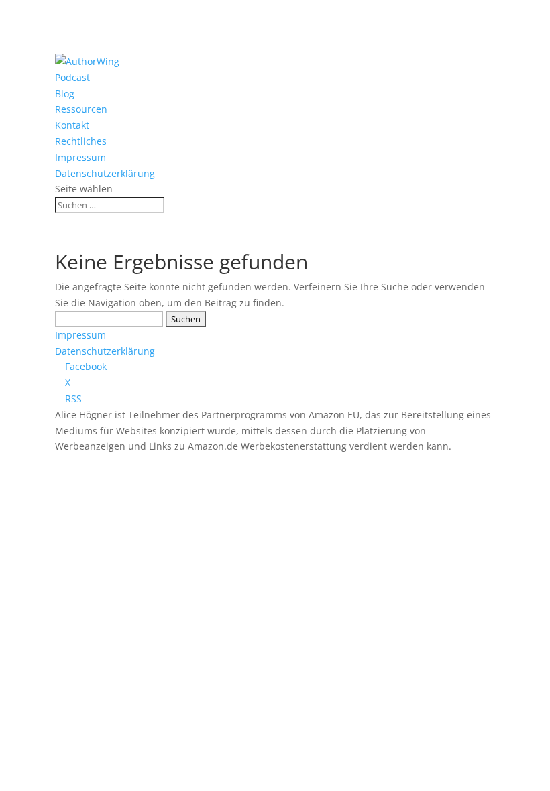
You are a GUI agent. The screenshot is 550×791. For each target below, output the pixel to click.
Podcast (72, 77)
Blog (64, 93)
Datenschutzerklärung (105, 173)
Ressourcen (81, 109)
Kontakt (72, 125)
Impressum (80, 157)
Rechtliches (81, 141)
